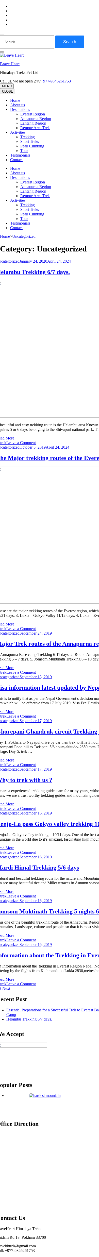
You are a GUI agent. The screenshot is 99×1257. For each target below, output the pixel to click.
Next (6, 988)
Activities (17, 132)
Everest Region (32, 114)
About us (17, 105)
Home (15, 100)
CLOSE (7, 91)
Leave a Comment (21, 442)
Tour (24, 150)
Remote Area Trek (35, 128)
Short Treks (29, 141)
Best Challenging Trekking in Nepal (45, 1104)
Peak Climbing (32, 146)
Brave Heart (10, 64)
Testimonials (20, 155)
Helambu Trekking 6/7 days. (29, 1019)
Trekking (27, 137)
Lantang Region (33, 123)
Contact (16, 160)
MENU (7, 86)
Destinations (20, 109)
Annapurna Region (35, 118)
